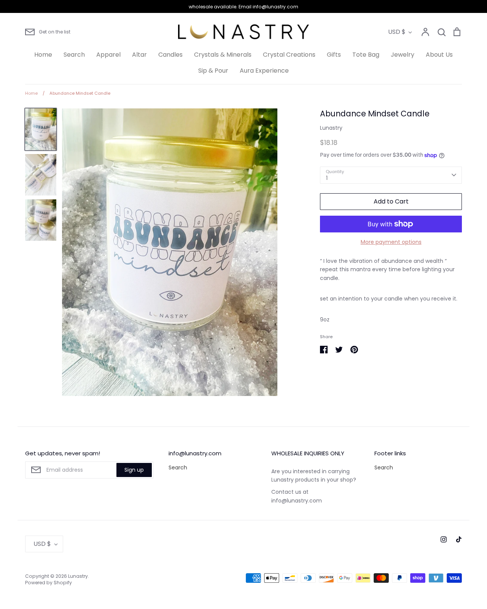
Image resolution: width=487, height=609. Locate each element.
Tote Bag (365, 54)
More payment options (391, 242)
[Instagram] (443, 539)
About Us (439, 54)
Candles (170, 54)
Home (43, 54)
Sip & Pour (213, 70)
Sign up (134, 470)
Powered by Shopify (48, 582)
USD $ (397, 31)
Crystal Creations (289, 54)
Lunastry (331, 128)
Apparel (108, 54)
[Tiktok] (458, 539)
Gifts (334, 54)
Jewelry (402, 54)
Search (74, 54)
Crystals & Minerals (222, 54)
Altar (139, 54)
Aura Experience (264, 70)
